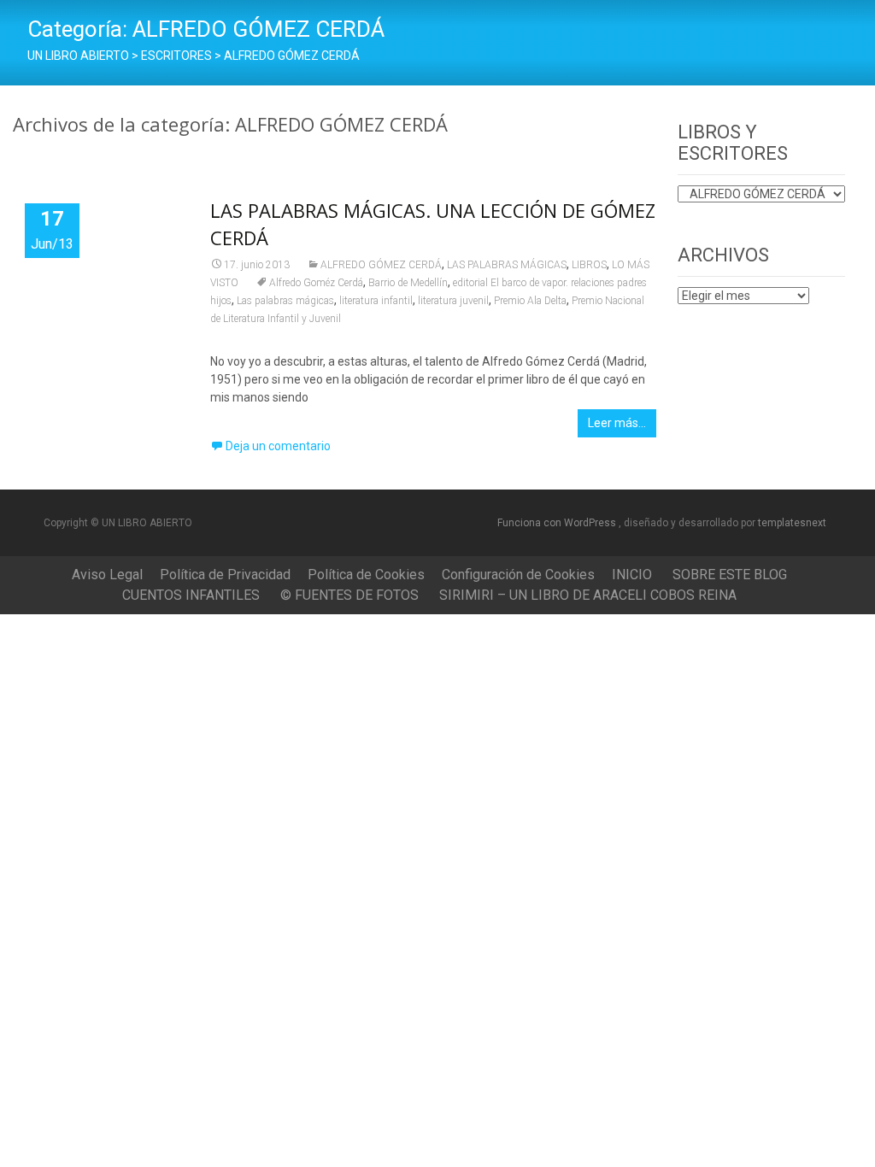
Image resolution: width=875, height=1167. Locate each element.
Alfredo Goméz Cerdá (316, 283)
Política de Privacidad (225, 574)
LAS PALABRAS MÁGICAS (507, 265)
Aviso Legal (107, 574)
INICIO (632, 574)
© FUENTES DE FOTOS (349, 595)
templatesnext (792, 523)
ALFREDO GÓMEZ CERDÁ (381, 265)
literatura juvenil (453, 301)
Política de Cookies (366, 574)
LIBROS (589, 265)
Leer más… (617, 423)
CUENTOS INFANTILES (191, 595)
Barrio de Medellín (408, 283)
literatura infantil (376, 301)
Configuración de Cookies (518, 574)
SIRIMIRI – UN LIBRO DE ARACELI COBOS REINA (588, 595)
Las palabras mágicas (285, 301)
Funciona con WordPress (558, 523)
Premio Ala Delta (530, 301)
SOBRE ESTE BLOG (729, 574)
